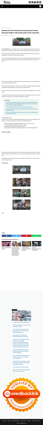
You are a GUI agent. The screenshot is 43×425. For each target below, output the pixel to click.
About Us (4, 420)
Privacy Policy (23, 420)
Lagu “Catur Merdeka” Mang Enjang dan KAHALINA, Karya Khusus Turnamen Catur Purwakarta (21, 357)
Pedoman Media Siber (15, 420)
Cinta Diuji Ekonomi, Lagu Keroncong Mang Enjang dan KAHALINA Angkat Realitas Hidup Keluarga (21, 331)
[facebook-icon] (29, 2)
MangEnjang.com (23, 423)
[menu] (2, 6)
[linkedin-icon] (40, 2)
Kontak (8, 420)
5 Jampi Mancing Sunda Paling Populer (21, 322)
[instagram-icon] (35, 2)
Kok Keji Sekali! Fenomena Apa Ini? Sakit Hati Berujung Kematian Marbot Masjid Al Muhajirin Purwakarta (21, 363)
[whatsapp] (36, 236)
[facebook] (7, 236)
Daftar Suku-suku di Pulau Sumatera (20, 367)
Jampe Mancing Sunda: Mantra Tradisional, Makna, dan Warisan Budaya (19, 107)
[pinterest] (26, 236)
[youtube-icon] (37, 2)
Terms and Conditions (36, 420)
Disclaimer (29, 420)
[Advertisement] (21, 18)
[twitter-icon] (32, 2)
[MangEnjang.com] (8, 2)
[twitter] (17, 236)
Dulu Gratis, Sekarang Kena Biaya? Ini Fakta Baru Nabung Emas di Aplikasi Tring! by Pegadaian (21, 351)
